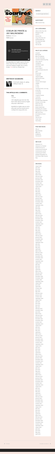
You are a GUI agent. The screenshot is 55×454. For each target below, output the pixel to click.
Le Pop (37, 85)
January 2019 (38, 295)
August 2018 (38, 300)
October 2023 (38, 222)
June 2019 (37, 290)
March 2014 (38, 354)
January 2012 (38, 398)
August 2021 (38, 262)
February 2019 (38, 293)
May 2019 (37, 291)
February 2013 (38, 376)
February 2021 (38, 273)
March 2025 (38, 195)
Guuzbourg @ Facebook (41, 149)
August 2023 (38, 225)
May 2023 (37, 230)
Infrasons (37, 80)
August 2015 (38, 325)
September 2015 (39, 324)
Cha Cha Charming (40, 58)
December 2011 (39, 400)
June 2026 (37, 169)
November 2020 (39, 278)
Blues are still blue (39, 56)
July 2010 (37, 429)
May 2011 (37, 412)
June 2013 (37, 369)
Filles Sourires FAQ (39, 22)
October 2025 (38, 183)
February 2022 (38, 252)
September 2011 (39, 405)
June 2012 (37, 390)
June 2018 (37, 303)
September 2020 (39, 281)
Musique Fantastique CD (41, 154)
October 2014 (38, 342)
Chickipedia (38, 63)
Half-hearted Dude (39, 78)
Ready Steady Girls (39, 107)
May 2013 (37, 371)
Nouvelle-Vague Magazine (41, 100)
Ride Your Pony (39, 112)
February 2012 (38, 396)
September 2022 (39, 242)
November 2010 (39, 422)
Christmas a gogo (39, 64)
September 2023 (39, 224)
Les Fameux (38, 92)
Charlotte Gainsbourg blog (41, 59)
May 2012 (37, 391)
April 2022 (37, 249)
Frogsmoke (38, 75)
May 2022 (37, 247)
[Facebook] (47, 4)
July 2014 (37, 347)
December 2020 (39, 276)
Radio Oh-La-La (39, 105)
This (11, 67)
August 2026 (38, 166)
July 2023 (37, 227)
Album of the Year (39, 31)
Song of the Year (39, 37)
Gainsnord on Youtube (40, 146)
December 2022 (39, 239)
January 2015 (38, 337)
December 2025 (39, 179)
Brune (8, 443)
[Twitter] (44, 4)
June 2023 (37, 229)
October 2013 (38, 363)
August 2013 (38, 366)
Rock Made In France (40, 114)
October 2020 (38, 279)
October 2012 (38, 383)
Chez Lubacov (38, 61)
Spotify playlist (39, 39)
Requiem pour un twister (41, 110)
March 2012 (38, 395)
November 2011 (39, 401)
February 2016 (38, 315)
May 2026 (37, 171)
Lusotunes (37, 97)
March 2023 (38, 234)
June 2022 (37, 246)
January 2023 (38, 237)
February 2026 (38, 176)
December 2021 (39, 256)
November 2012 (39, 381)
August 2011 (38, 407)
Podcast (37, 36)
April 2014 (37, 352)
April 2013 (37, 373)
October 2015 (38, 322)
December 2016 (39, 310)
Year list (37, 44)
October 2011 (38, 403)
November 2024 (39, 201)
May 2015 (37, 330)
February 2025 (38, 196)
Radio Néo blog (39, 103)
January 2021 (38, 274)
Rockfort (37, 115)
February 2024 (38, 215)
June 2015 (37, 329)
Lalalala (37, 83)
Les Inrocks (38, 93)
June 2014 (37, 349)
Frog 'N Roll (38, 73)
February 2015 (38, 335)
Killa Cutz (37, 132)
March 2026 (38, 174)
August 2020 (38, 283)
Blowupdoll (38, 54)
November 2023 (39, 220)
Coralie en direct (44, 443)
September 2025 (39, 184)
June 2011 (37, 410)
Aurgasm (37, 53)
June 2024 (37, 208)
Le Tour (37, 86)
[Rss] (49, 4)
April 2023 (37, 232)
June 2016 (37, 312)
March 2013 (38, 374)
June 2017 (37, 305)
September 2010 (39, 425)
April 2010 (37, 434)
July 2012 (37, 388)
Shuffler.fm (38, 134)
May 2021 (37, 268)
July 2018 (37, 301)
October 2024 (38, 203)
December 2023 (39, 218)
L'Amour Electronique (40, 81)
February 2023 (38, 235)
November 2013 (39, 361)
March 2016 (38, 313)
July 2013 (37, 368)
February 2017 (38, 308)
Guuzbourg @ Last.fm (40, 151)
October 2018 (38, 296)
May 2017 (37, 307)
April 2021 (37, 269)
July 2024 (37, 207)
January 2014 (38, 357)
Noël (36, 34)
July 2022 (37, 244)
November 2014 (39, 340)
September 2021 (39, 261)
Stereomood (38, 136)
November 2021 (39, 257)
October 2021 (38, 259)
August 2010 (38, 427)
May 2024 (37, 210)
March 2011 (38, 415)
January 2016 (38, 317)
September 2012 (39, 385)
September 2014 (39, 344)
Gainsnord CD (38, 144)
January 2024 (38, 217)
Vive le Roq (38, 120)
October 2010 (38, 424)
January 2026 (38, 178)
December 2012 (39, 379)
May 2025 (37, 191)
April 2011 (37, 413)
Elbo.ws (37, 129)
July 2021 (37, 264)
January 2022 (38, 254)
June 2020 (37, 284)
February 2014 (38, 356)
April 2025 (37, 193)
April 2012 (37, 393)
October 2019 (38, 288)
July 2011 (37, 408)
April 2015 (37, 332)
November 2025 (39, 181)
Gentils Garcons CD (40, 147)
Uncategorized (38, 41)
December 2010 (39, 420)
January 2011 (38, 418)
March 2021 (38, 271)
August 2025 (38, 186)
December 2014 (39, 339)
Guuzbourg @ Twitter (40, 152)
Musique (11, 37)
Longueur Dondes (39, 95)
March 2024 (38, 213)
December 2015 (39, 318)
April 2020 (37, 286)
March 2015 (38, 334)
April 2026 (37, 173)
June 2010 (37, 430)
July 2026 (37, 168)
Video (36, 43)
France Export (38, 68)
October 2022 (38, 240)
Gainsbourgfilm (39, 76)
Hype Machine (38, 130)
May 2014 (37, 351)
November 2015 (39, 320)
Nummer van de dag (40, 102)
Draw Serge (38, 66)
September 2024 (39, 205)
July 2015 (37, 327)
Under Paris (38, 119)
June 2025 (37, 190)
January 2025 (38, 198)
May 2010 (37, 432)
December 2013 (39, 359)
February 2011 (38, 417)
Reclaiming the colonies (41, 109)
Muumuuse (38, 98)
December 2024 (39, 200)
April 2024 (37, 212)
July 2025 (37, 188)
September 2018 (39, 298)
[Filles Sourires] (18, 17)
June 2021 (37, 266)
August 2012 (38, 386)
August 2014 (38, 346)
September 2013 (39, 364)
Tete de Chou (38, 117)
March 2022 (38, 251)
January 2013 (38, 378)
